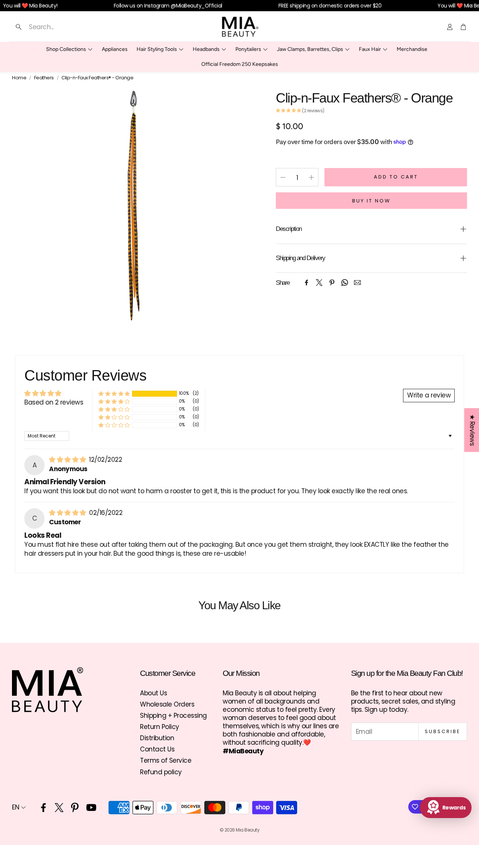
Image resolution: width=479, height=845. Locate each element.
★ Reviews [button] (471, 430)
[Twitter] (319, 282)
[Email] (357, 282)
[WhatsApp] (344, 282)
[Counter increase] (311, 177)
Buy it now (371, 200)
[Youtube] (91, 807)
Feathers (44, 78)
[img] (68, 459)
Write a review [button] (429, 395)
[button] (85, 27)
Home (19, 78)
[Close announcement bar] (471, 5)
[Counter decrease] (283, 177)
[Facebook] (306, 282)
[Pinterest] (332, 282)
